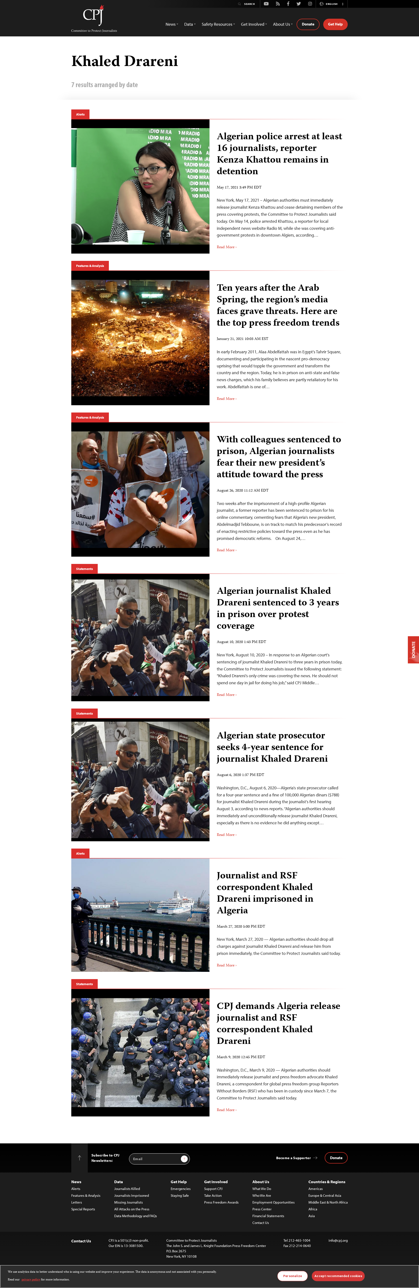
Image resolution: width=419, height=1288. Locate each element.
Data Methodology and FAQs (135, 1216)
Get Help (335, 24)
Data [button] (188, 24)
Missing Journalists (128, 1202)
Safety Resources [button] (217, 24)
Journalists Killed (127, 1188)
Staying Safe (180, 1195)
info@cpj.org (338, 1240)
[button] (342, 4)
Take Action (213, 1195)
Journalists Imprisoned (131, 1195)
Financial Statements (268, 1216)
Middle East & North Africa (328, 1202)
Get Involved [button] (252, 24)
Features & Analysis (90, 266)
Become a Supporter (293, 1158)
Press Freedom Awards (221, 1202)
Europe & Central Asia (324, 1195)
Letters (76, 1202)
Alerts (80, 114)
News (76, 1181)
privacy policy (31, 1279)
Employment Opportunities (273, 1202)
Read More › (227, 247)
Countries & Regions (326, 1181)
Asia (311, 1216)
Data (118, 1181)
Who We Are (261, 1195)
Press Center (262, 1209)
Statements (84, 569)
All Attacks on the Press (131, 1209)
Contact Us (260, 1222)
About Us (260, 1181)
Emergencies (181, 1188)
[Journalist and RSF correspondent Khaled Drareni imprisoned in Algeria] (140, 915)
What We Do (261, 1188)
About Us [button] (281, 24)
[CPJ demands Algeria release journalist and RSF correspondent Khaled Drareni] (140, 1052)
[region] (209, 1276)
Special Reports (83, 1209)
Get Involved (216, 1181)
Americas (315, 1188)
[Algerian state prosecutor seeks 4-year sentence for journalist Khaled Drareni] (140, 780)
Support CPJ (213, 1188)
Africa (312, 1209)
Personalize (292, 1276)
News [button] (171, 24)
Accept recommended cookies (338, 1276)
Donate (308, 24)
